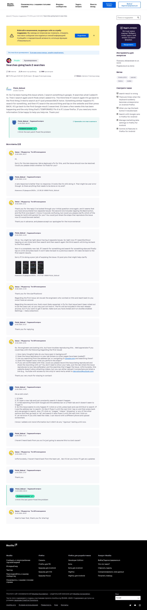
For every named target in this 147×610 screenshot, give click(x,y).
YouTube (135, 605)
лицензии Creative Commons (26, 600)
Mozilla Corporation (81, 594)
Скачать (42, 560)
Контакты (64, 605)
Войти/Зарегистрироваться (129, 5)
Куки (56, 605)
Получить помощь (105, 576)
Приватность (46, 605)
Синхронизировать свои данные (111, 572)
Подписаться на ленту (125, 66)
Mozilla (11, 545)
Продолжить (128, 45)
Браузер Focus (45, 576)
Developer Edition (75, 560)
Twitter (130, 605)
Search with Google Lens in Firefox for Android (129, 115)
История (29, 76)
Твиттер (9, 570)
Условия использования (28, 605)
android (133, 77)
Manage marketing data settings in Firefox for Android (129, 122)
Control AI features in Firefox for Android (128, 130)
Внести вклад (93, 5)
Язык (117, 594)
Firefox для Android (35, 16)
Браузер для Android (47, 568)
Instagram (140, 605)
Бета (70, 564)
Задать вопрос (78, 5)
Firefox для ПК (45, 564)
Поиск (138, 17)
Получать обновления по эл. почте (128, 62)
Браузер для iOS (45, 572)
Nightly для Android (76, 576)
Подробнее (81, 35)
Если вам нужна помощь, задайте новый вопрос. (47, 53)
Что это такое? (104, 564)
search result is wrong (128, 94)
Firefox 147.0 (122, 77)
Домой (8, 16)
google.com (70, 358)
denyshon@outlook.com (83, 371)
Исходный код (12, 566)
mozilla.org (11, 605)
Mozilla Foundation (40, 594)
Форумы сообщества (61, 5)
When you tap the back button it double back (128, 109)
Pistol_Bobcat (19, 88)
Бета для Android (75, 568)
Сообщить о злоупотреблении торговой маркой (18, 561)
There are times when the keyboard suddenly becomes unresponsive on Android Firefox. (129, 101)
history (120, 81)
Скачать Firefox (109, 5)
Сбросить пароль (105, 568)
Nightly (71, 572)
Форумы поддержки (19, 16)
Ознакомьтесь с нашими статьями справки (35, 5)
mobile (129, 81)
